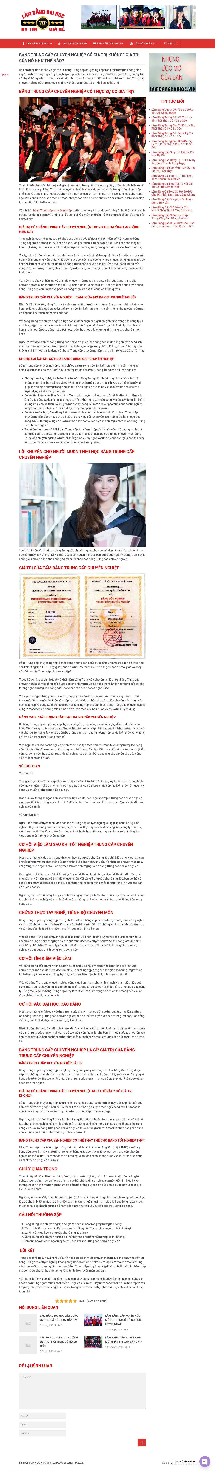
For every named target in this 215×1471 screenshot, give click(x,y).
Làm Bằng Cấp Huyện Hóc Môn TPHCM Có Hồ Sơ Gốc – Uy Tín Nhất (124, 1320)
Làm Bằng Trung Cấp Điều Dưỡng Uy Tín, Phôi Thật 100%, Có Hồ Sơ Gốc (171, 144)
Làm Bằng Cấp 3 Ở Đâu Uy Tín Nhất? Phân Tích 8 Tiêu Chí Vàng (171, 209)
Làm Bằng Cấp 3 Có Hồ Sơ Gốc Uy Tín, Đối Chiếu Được (172, 111)
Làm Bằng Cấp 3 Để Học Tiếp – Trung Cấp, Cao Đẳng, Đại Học (170, 216)
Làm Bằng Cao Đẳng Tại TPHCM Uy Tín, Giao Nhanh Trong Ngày (173, 161)
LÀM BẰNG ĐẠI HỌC (37, 43)
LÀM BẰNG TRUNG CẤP (109, 43)
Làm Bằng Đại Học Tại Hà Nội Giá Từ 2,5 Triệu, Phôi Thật (171, 185)
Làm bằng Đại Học (184, 1462)
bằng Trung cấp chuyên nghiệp (52, 210)
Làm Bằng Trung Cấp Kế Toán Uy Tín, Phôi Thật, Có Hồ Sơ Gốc (171, 119)
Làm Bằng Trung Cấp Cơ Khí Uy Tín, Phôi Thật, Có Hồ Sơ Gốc (59, 1342)
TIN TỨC (172, 43)
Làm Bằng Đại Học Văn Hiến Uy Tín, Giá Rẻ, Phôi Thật (173, 169)
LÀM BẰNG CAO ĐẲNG (74, 43)
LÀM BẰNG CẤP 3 (144, 43)
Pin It (5, 75)
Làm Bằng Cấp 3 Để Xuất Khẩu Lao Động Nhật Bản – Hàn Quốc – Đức (172, 224)
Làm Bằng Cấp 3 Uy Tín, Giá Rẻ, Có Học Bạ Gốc (172, 153)
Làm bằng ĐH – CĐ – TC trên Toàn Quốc (41, 1462)
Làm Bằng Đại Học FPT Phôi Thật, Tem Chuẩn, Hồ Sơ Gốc (172, 177)
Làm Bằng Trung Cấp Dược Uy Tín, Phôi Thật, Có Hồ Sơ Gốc (172, 135)
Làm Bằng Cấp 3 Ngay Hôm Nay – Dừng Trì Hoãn (172, 201)
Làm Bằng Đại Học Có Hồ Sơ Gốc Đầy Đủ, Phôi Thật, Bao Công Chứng (173, 193)
